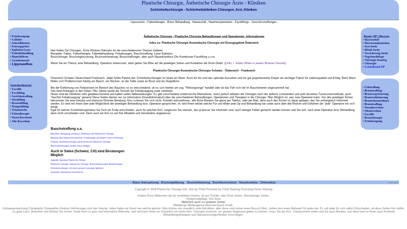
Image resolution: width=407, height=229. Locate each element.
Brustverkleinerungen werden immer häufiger (70, 146)
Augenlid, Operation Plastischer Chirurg (68, 160)
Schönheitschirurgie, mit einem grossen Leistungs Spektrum (77, 168)
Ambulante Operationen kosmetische (67, 172)
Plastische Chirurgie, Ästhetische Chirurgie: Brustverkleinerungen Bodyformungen (87, 164)
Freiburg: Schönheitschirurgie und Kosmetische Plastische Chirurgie (80, 142)
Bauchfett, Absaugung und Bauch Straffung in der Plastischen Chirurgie (82, 134)
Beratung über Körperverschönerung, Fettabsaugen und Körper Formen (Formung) (87, 138)
